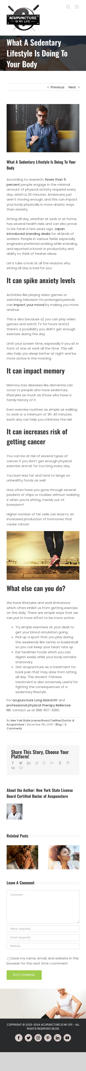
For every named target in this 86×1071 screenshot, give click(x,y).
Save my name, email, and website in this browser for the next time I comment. (43, 961)
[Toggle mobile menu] (77, 6)
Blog (59, 724)
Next (72, 87)
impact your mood (29, 304)
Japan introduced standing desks (36, 231)
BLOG (55, 1028)
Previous (57, 87)
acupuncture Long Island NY (35, 700)
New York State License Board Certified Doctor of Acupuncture (40, 793)
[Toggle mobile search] (68, 6)
